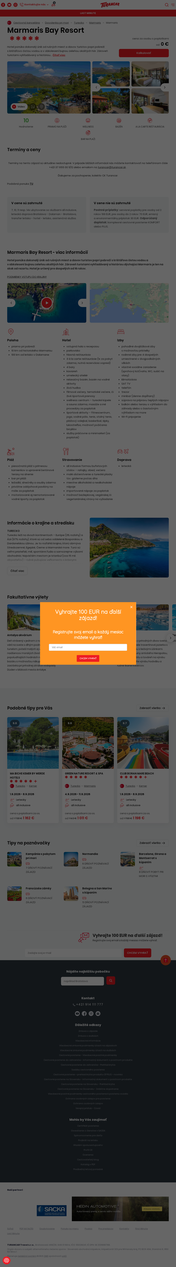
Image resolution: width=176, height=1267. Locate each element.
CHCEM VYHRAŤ (88, 658)
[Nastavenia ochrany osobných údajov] (6, 1260)
